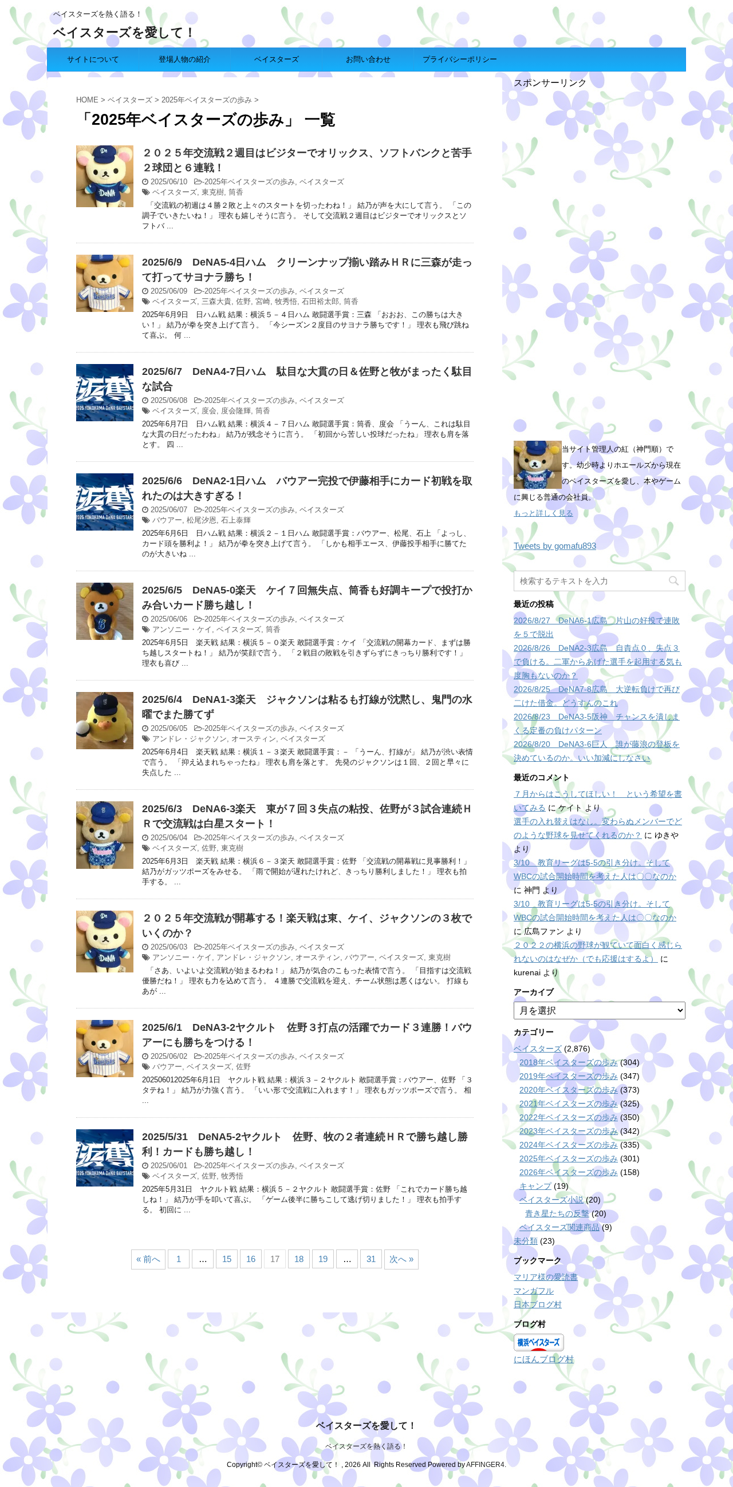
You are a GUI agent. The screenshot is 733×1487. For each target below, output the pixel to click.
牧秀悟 (286, 301)
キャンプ (535, 1186)
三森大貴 (216, 301)
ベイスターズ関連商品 (559, 1227)
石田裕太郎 (320, 301)
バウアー (167, 520)
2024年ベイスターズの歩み (568, 1144)
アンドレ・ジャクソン (189, 738)
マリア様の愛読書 (546, 1277)
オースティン (253, 738)
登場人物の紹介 (185, 59)
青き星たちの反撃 (557, 1213)
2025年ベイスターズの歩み (249, 181)
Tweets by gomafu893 (555, 546)
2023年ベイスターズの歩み (568, 1131)
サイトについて (93, 59)
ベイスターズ (276, 59)
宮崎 (262, 301)
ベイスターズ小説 (551, 1199)
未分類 (526, 1240)
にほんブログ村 (544, 1359)
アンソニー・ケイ (182, 629)
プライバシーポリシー (460, 59)
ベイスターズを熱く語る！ (366, 1446)
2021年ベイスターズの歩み (568, 1103)
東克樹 (213, 192)
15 (226, 1259)
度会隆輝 (236, 410)
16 (250, 1259)
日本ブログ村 (538, 1304)
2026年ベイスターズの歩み (568, 1172)
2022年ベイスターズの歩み (568, 1117)
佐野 (243, 301)
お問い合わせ (368, 59)
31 (371, 1259)
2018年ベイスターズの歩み (568, 1062)
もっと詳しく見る (543, 513)
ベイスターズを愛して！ (124, 32)
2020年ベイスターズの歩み (568, 1089)
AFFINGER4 (485, 1465)
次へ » (401, 1259)
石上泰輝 (236, 520)
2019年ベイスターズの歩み (568, 1076)
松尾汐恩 (201, 520)
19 (323, 1259)
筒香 (235, 192)
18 (299, 1259)
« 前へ (148, 1259)
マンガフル (534, 1290)
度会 (209, 410)
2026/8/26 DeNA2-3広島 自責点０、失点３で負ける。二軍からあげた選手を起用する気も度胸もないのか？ (598, 661)
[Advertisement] (599, 261)
